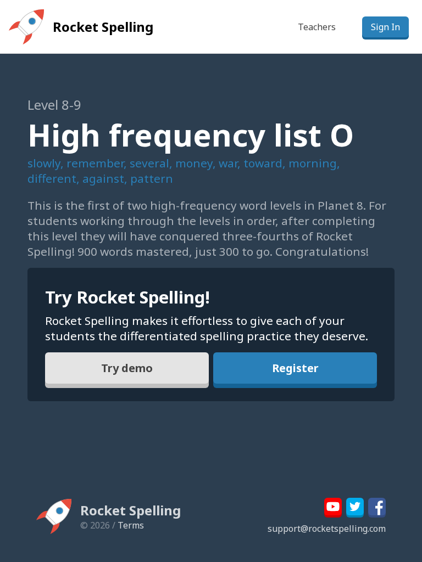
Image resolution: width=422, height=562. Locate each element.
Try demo (127, 368)
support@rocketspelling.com (327, 528)
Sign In (385, 27)
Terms (131, 525)
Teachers (317, 27)
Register (295, 368)
